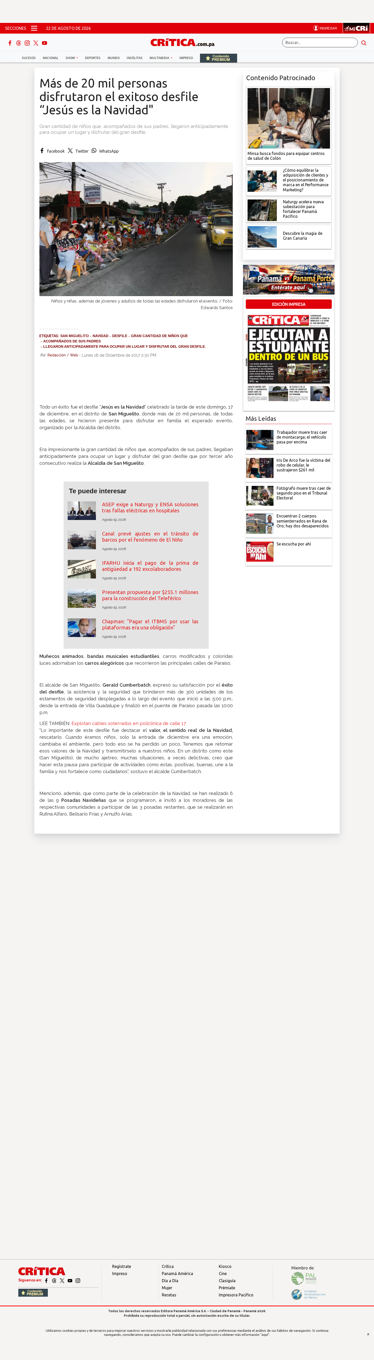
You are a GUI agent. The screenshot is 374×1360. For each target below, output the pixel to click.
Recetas (169, 1295)
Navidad (100, 336)
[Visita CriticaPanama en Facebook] (46, 1280)
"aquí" (264, 1334)
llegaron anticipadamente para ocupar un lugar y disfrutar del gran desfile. (124, 346)
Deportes (92, 58)
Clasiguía (227, 1280)
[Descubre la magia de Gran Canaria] (262, 236)
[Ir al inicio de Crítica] (185, 42)
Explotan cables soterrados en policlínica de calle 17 (128, 723)
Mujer (167, 1287)
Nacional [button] (51, 58)
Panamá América (177, 1273)
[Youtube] (44, 42)
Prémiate (227, 1287)
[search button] (364, 42)
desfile (119, 336)
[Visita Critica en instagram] (78, 1280)
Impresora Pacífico (236, 1295)
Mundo (114, 58)
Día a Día (170, 1280)
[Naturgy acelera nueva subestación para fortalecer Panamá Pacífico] (262, 209)
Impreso (186, 58)
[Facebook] (10, 42)
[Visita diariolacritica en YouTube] (70, 1280)
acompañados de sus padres (72, 341)
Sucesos (29, 58)
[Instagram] (27, 42)
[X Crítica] (36, 42)
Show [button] (71, 58)
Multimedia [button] (160, 58)
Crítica (168, 1266)
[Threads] (19, 42)
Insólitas (134, 58)
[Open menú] (34, 28)
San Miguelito (74, 336)
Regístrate (121, 1266)
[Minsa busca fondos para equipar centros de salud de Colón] (289, 117)
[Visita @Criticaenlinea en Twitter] (54, 1280)
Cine (223, 1273)
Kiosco (225, 1266)
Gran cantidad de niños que (159, 336)
